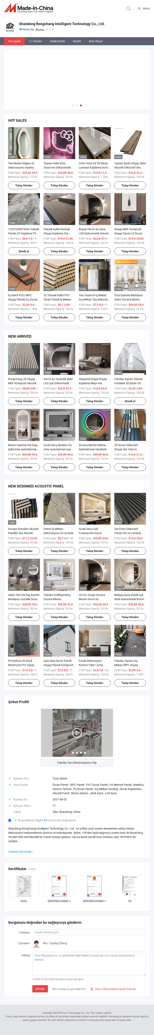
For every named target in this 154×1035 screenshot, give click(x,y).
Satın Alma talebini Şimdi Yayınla (113, 989)
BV (46, 820)
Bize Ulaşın (96, 41)
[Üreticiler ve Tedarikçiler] (29, 8)
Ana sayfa (14, 41)
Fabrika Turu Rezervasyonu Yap (77, 762)
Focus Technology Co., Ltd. (75, 1012)
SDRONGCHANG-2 (59, 901)
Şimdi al (24, 251)
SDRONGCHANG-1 (94, 901)
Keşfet (77, 41)
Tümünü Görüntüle (19, 851)
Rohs (24, 901)
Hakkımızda (57, 41)
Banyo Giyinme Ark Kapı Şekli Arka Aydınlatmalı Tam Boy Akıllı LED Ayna (23, 449)
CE (130, 901)
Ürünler (37, 41)
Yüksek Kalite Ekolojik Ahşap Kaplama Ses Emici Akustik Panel (57, 233)
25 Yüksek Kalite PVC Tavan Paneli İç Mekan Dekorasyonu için (57, 299)
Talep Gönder (23, 185)
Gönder (40, 989)
